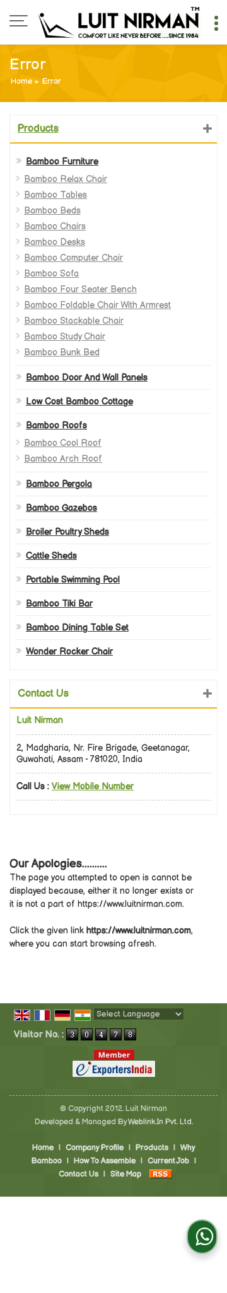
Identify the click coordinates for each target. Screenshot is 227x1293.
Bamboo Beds (52, 210)
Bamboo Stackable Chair (74, 321)
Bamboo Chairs (55, 226)
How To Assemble (105, 1161)
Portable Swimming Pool (73, 579)
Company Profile (95, 1148)
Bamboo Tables (55, 195)
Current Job (168, 1161)
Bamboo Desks (54, 242)
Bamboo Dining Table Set (77, 627)
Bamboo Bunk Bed (62, 352)
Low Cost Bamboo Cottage (79, 401)
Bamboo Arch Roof (63, 458)
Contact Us (78, 1174)
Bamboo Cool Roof (63, 443)
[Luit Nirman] (120, 22)
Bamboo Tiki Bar (59, 603)
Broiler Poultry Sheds (67, 532)
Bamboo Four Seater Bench (80, 289)
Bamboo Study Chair (64, 336)
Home (21, 81)
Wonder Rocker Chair (69, 651)
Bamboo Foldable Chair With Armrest (97, 305)
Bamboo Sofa (51, 273)
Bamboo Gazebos (61, 508)
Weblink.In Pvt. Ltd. (160, 1122)
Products (38, 129)
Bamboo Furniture (62, 161)
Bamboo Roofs (56, 425)
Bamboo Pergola (59, 484)
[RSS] (160, 1174)
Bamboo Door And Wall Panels (87, 377)
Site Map (125, 1174)
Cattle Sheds (51, 555)
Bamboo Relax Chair (65, 179)
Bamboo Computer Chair (73, 258)
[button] (93, 786)
